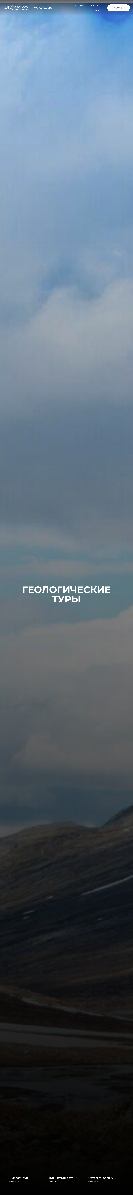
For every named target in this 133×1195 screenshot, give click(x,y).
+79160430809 (43, 7)
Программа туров (94, 5)
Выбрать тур (78, 5)
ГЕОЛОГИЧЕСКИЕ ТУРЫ (66, 594)
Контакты (97, 10)
